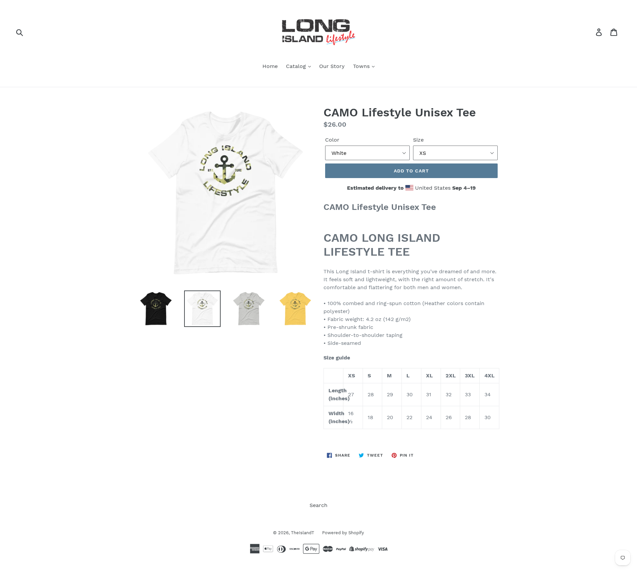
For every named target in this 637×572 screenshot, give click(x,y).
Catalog (297, 66)
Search (318, 505)
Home (270, 66)
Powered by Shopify (343, 532)
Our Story (332, 66)
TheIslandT (303, 532)
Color (332, 140)
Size (418, 140)
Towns (362, 66)
